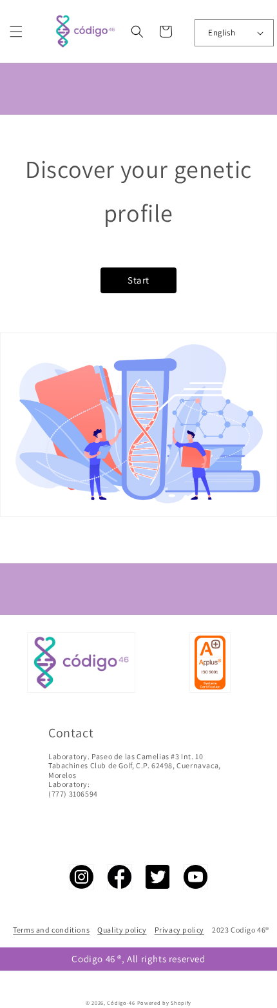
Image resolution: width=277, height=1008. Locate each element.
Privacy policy (179, 930)
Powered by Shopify (164, 1002)
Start (138, 280)
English (221, 32)
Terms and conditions (51, 930)
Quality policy (121, 930)
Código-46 (121, 1002)
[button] (16, 31)
